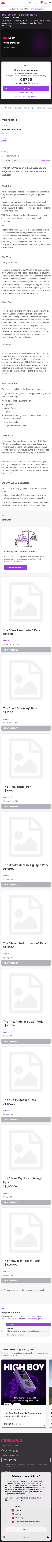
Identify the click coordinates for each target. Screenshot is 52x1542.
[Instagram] (14, 1450)
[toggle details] (45, 1426)
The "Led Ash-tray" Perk (20, 708)
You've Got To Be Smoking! (19, 14)
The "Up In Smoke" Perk (19, 1100)
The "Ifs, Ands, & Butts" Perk (23, 1021)
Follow (26, 88)
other (5, 151)
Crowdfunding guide (34, 1319)
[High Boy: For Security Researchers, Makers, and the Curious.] (23, 1382)
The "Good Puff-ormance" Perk (24, 943)
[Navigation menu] (49, 3)
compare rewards (15, 567)
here (10, 171)
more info (5, 133)
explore (14, 1355)
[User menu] (45, 3)
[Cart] (35, 3)
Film (4, 142)
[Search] (30, 3)
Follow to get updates (15, 1335)
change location (37, 9)
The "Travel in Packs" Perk (21, 1261)
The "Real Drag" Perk (17, 787)
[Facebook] (2, 1450)
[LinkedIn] (17, 1450)
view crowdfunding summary (26, 97)
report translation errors (13, 1467)
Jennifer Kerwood (11, 18)
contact (13, 133)
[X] (6, 1450)
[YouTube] (10, 1450)
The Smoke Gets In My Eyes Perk (25, 865)
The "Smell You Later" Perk (22, 630)
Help (20, 1319)
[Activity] (40, 3)
